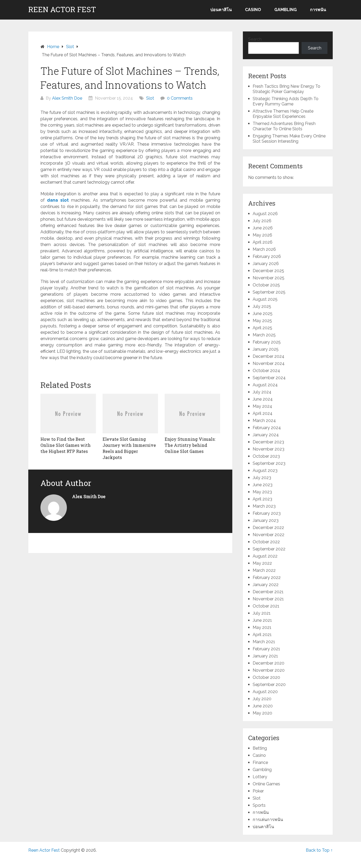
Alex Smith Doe (67, 98)
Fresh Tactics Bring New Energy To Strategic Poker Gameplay (286, 89)
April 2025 (262, 327)
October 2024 (266, 370)
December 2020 (268, 663)
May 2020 (262, 713)
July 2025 (262, 306)
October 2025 (266, 284)
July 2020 (262, 698)
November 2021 (268, 598)
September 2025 (269, 292)
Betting (260, 748)
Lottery (260, 776)
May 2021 (262, 627)
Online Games (266, 783)
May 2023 (262, 491)
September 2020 (269, 684)
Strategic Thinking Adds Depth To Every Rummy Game (285, 101)
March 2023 (264, 506)
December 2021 (268, 591)
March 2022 (264, 570)
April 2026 (262, 242)
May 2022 (262, 563)
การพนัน (318, 9)
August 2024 (265, 384)
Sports (259, 805)
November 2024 (269, 363)
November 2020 (269, 670)
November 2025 (268, 277)
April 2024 (262, 413)
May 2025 (262, 320)
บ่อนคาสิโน (221, 9)
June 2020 (263, 705)
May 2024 (262, 406)
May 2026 (262, 235)
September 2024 (269, 377)
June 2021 (262, 620)
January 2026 (266, 263)
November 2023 (268, 449)
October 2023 (266, 456)
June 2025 (262, 313)
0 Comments (180, 98)
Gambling (285, 9)
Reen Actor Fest (62, 9)
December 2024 (268, 356)
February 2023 (267, 513)
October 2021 (266, 606)
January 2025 (266, 349)
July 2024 (262, 392)
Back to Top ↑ (319, 850)
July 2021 (262, 613)
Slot (150, 98)
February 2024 (267, 427)
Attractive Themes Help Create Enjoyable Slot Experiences (283, 114)
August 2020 (265, 691)
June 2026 (263, 227)
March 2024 (264, 420)
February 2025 (267, 342)
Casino (253, 9)
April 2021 (262, 634)
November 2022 (268, 534)
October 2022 (266, 541)
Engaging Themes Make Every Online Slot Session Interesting (289, 138)
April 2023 (262, 499)
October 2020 (266, 677)
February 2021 (266, 648)
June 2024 (263, 399)
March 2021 (264, 641)
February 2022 (267, 577)
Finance (260, 762)
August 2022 (265, 556)
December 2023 (268, 441)
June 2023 (262, 484)
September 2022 (269, 548)
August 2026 (265, 213)
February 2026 (267, 256)
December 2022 (268, 527)
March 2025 (264, 334)
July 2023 (262, 477)
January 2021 (265, 655)
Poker (258, 791)
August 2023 (265, 470)
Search (255, 39)
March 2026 (264, 249)
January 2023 (266, 520)
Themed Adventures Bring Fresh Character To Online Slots (284, 126)
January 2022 (266, 584)
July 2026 (262, 220)
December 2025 (268, 270)
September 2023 (269, 463)
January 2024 (266, 434)
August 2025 (265, 299)
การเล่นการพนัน (268, 819)
